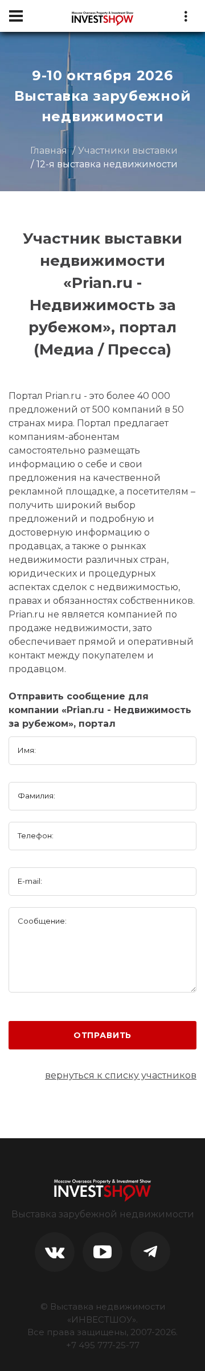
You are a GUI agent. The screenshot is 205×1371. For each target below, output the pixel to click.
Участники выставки (128, 150)
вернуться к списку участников (120, 1075)
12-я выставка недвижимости (107, 164)
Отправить (102, 1035)
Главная (48, 150)
